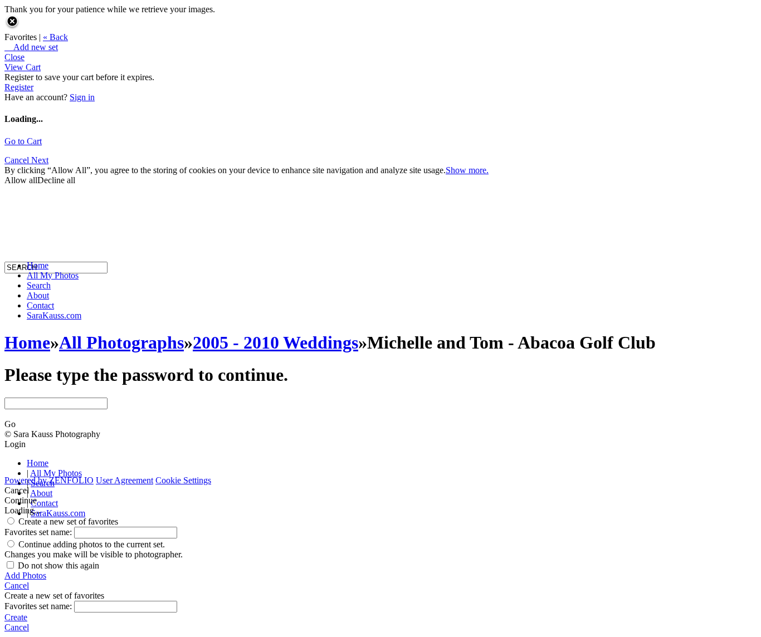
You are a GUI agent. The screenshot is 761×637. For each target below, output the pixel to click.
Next (39, 160)
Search (39, 285)
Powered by (49, 480)
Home (37, 265)
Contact (40, 305)
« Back (55, 37)
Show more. (467, 170)
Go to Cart (23, 141)
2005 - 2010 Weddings (275, 342)
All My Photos (53, 275)
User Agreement (124, 480)
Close (14, 57)
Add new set (31, 47)
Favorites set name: (39, 532)
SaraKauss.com (54, 315)
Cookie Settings (183, 480)
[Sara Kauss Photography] (15, 166)
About (38, 295)
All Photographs (121, 342)
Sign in (82, 97)
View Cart (22, 67)
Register (18, 87)
